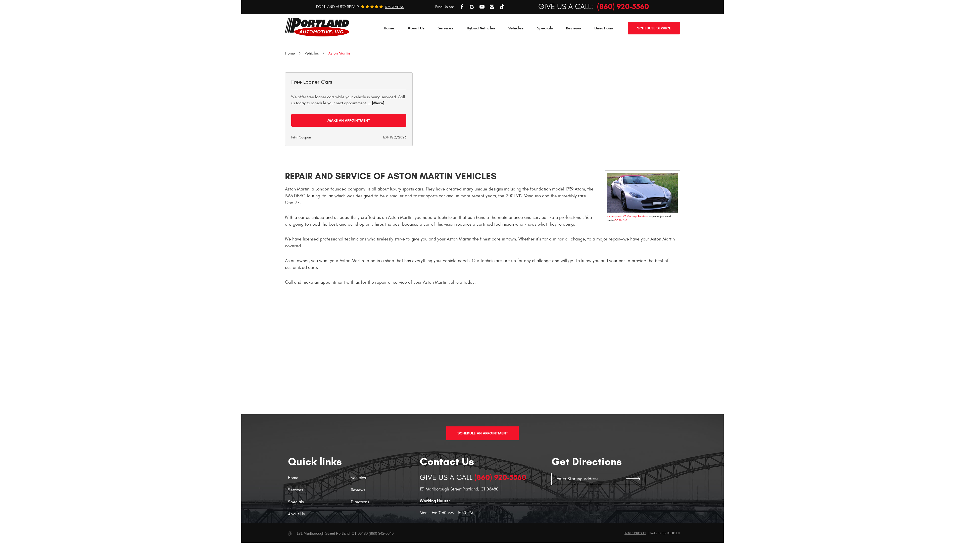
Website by (664, 533)
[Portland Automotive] (317, 27)
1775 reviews (394, 7)
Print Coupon (301, 137)
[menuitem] (389, 28)
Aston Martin (339, 53)
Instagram (492, 7)
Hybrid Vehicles (481, 28)
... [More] (375, 103)
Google (472, 7)
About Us (416, 28)
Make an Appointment (348, 120)
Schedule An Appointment (482, 433)
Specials (545, 28)
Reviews (573, 28)
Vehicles (515, 28)
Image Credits (635, 533)
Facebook (462, 7)
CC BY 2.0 (620, 220)
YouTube (482, 7)
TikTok (502, 7)
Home (389, 28)
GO (633, 479)
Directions (603, 28)
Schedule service (654, 28)
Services (445, 28)
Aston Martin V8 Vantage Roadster (627, 216)
